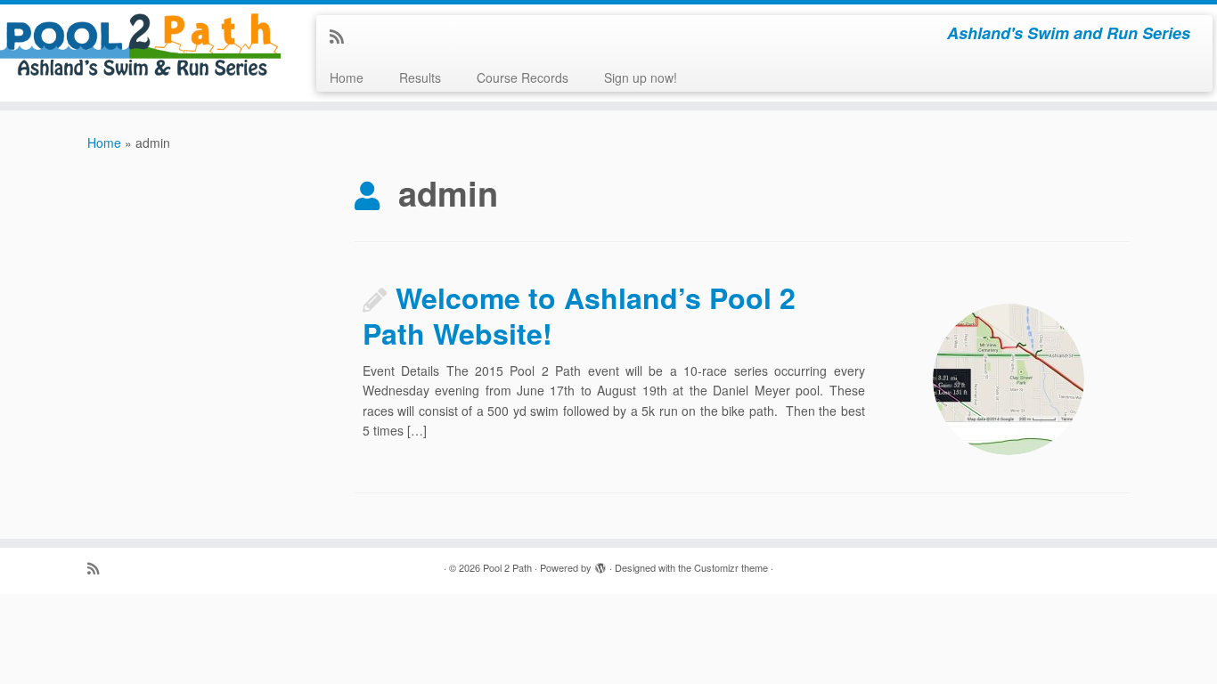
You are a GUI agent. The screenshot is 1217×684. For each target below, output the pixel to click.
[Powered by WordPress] (600, 564)
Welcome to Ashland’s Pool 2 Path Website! (579, 315)
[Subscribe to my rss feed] (342, 35)
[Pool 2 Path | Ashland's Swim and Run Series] (140, 44)
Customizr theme (731, 567)
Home (346, 77)
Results (420, 77)
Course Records (522, 77)
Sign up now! (640, 77)
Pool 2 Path (507, 567)
